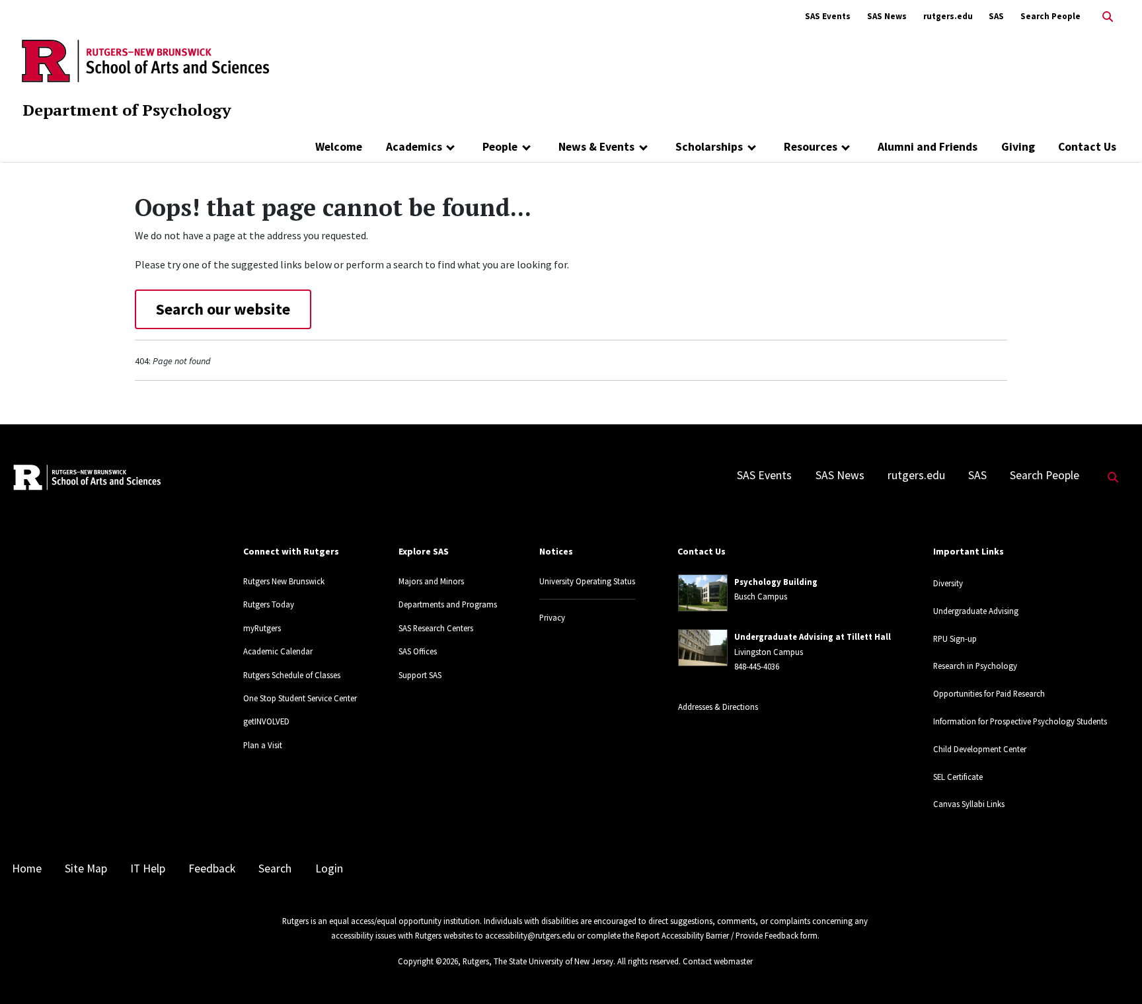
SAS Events (828, 16)
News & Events (596, 146)
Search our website (223, 309)
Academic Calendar (278, 651)
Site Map (86, 868)
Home (27, 868)
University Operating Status (587, 581)
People (499, 146)
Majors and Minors (431, 581)
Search (274, 868)
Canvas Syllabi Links (969, 803)
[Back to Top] (1113, 972)
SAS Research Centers (436, 628)
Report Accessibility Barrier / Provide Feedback (717, 935)
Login (329, 868)
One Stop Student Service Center (300, 698)
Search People (1050, 16)
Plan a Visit (262, 745)
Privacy (552, 617)
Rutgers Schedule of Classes (291, 675)
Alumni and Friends (927, 146)
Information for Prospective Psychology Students (1020, 721)
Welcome (338, 146)
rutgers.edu (948, 16)
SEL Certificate (958, 776)
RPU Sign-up (955, 638)
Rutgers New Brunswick (283, 581)
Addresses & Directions (718, 706)
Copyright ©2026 (428, 961)
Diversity (948, 583)
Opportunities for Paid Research (989, 693)
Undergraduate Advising (975, 610)
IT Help (147, 868)
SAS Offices (418, 651)
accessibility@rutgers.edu (530, 935)
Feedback (211, 868)
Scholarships (709, 146)
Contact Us (1087, 146)
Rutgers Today (268, 604)
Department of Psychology (126, 109)
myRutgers (262, 628)
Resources (810, 146)
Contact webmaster (718, 961)
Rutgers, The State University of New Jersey (538, 961)
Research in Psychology (975, 665)
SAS (996, 16)
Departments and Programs (448, 604)
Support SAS (420, 675)
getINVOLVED (266, 721)
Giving (1018, 146)
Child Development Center (979, 749)
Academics (414, 146)
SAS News (887, 16)
